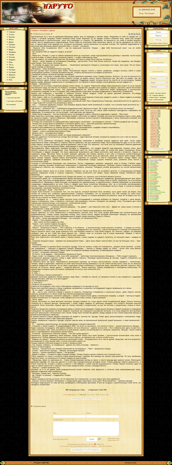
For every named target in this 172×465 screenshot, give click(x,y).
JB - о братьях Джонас (156, 95)
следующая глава (96, 390)
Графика (12, 60)
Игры (11, 62)
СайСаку (153, 142)
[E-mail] (72, 394)
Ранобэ (11, 55)
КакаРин (153, 147)
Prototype (37, 462)
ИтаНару (153, 133)
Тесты (11, 65)
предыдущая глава (76, 390)
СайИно (152, 118)
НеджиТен (153, 115)
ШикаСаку (153, 138)
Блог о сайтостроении (156, 99)
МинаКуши (153, 144)
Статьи (11, 34)
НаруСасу (153, 124)
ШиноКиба (153, 136)
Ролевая (12, 70)
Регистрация (149, 13)
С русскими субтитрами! (15, 101)
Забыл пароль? (163, 43)
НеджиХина (154, 128)
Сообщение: (58, 420)
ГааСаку (153, 130)
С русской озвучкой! (13, 97)
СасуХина (153, 121)
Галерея (12, 45)
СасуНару (153, 122)
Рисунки (12, 47)
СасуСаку (153, 110)
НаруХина (153, 112)
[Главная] (146, 24)
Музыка (12, 37)
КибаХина (153, 125)
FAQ (10, 80)
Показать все (158, 149)
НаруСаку (153, 116)
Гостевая (12, 72)
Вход (141, 13)
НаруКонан (153, 127)
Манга (11, 39)
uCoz (134, 462)
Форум (11, 67)
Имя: (55, 413)
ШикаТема (153, 113)
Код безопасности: (60, 439)
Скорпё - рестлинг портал (157, 93)
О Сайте (12, 77)
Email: (88, 413)
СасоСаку (153, 132)
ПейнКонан (153, 135)
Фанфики (12, 52)
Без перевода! (11, 104)
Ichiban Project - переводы (157, 97)
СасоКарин (153, 141)
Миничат (12, 75)
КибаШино (153, 139)
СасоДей (153, 145)
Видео (11, 50)
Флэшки (12, 57)
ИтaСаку (153, 119)
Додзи (11, 42)
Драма (52, 30)
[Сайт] (74, 394)
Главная (12, 32)
